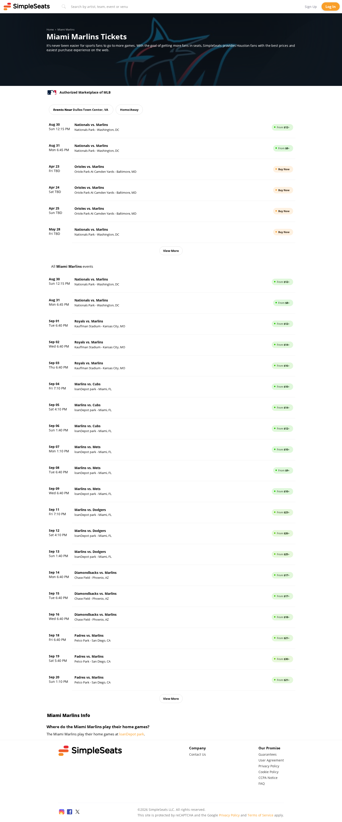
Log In (330, 6)
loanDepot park (131, 734)
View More (171, 251)
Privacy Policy (268, 766)
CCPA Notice (268, 777)
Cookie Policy (268, 772)
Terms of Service (260, 815)
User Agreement (271, 760)
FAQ (261, 783)
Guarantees (267, 754)
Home (50, 29)
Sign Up (311, 6)
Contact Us (197, 754)
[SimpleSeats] (26, 6)
